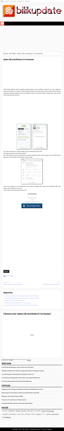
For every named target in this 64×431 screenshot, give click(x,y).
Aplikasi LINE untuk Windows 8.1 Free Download (18, 303)
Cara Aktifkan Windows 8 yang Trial (51, 284)
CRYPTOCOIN (48, 411)
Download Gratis (32, 197)
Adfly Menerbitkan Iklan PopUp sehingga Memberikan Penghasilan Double (23, 370)
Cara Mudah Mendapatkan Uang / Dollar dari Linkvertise (17, 367)
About (2, 1)
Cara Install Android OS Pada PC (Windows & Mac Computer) (21, 305)
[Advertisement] (32, 38)
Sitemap (27, 1)
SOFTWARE (10, 276)
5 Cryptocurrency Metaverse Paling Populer (14, 399)
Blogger (50, 429)
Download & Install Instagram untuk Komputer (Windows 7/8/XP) (22, 298)
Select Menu (2, 23)
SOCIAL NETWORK (52, 414)
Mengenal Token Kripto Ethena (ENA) (12, 396)
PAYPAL (43, 414)
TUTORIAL (6, 417)
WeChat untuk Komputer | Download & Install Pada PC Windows (22, 296)
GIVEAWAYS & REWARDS (9, 414)
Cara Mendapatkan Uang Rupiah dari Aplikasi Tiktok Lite (18, 374)
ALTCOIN (4, 411)
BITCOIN (30, 411)
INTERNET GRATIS (30, 414)
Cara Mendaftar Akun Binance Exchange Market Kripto (17, 403)
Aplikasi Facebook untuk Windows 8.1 (13, 284)
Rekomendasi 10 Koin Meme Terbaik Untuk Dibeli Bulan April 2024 (20, 392)
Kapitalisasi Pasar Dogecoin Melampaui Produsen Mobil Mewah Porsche (22, 389)
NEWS (39, 414)
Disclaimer (13, 1)
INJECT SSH (20, 414)
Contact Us (7, 1)
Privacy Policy (20, 1)
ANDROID (11, 411)
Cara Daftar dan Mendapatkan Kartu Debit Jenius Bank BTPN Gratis (21, 377)
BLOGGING (37, 411)
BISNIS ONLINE (21, 411)
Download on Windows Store (32, 201)
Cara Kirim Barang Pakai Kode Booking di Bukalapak (17, 381)
